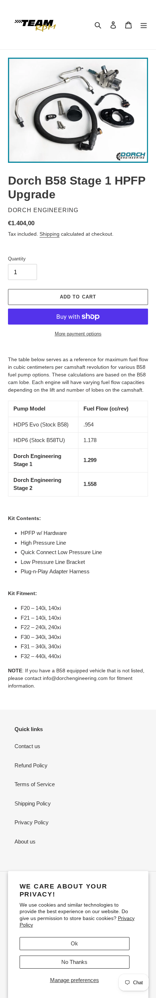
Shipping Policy (33, 803)
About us (25, 841)
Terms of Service (35, 784)
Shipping (49, 234)
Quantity (17, 258)
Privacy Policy (32, 822)
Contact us (27, 746)
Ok (74, 943)
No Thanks (74, 962)
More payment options (78, 334)
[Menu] (143, 25)
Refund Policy (31, 765)
